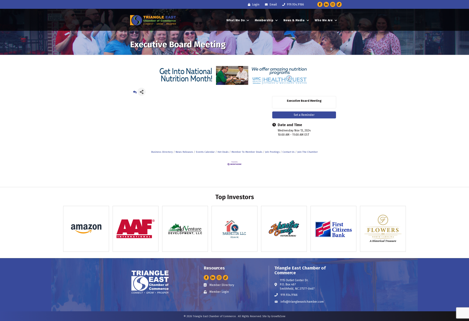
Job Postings (272, 151)
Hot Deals (223, 151)
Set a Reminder (304, 115)
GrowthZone (278, 316)
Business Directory (162, 151)
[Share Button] (141, 92)
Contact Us (288, 151)
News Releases (184, 151)
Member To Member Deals (246, 151)
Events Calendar (205, 151)
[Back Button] (134, 93)
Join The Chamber (307, 151)
